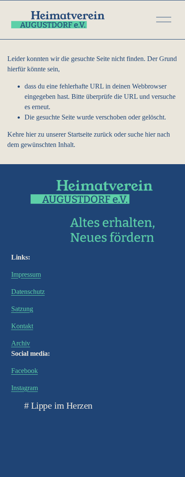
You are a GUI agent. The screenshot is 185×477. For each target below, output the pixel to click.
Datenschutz (28, 291)
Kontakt (22, 326)
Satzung (22, 308)
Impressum (26, 274)
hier (31, 134)
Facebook (24, 370)
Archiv (20, 343)
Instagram (24, 387)
